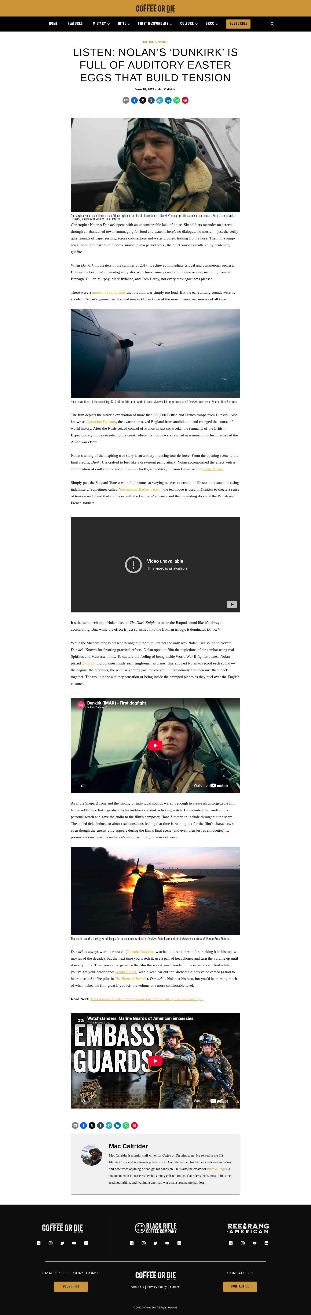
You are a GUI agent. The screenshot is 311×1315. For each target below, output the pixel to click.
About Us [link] (137, 1287)
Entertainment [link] (155, 41)
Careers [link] (175, 1287)
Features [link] (75, 24)
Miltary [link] (99, 24)
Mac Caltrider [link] (166, 89)
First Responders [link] (153, 24)
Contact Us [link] (240, 1286)
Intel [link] (122, 24)
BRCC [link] (210, 24)
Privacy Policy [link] (157, 1287)
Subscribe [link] (238, 24)
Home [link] (53, 24)
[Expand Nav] (107, 24)
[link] (155, 9)
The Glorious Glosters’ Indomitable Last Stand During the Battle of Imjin (146, 999)
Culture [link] (187, 24)
